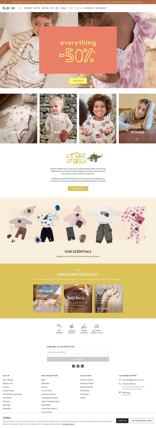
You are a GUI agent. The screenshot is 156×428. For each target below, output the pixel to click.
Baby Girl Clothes (86, 387)
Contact (6, 387)
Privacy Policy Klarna (49, 408)
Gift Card (6, 401)
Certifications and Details (12, 394)
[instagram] (78, 366)
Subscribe (78, 359)
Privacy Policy (46, 412)
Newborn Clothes (87, 380)
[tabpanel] (78, 50)
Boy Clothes (84, 390)
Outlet (82, 398)
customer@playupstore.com (133, 380)
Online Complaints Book (50, 401)
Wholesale (7, 408)
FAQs (43, 380)
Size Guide (6, 405)
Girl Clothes (84, 394)
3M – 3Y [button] (58, 139)
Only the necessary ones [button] (142, 421)
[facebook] (73, 366)
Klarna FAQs (45, 405)
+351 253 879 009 (128, 384)
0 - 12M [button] (18, 139)
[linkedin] (82, 366)
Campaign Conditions (49, 398)
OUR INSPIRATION (78, 188)
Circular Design (8, 390)
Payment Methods (48, 394)
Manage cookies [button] (68, 424)
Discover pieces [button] (103, 308)
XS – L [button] (137, 139)
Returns (44, 387)
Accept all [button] (122, 421)
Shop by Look (8, 383)
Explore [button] (39, 308)
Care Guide (7, 398)
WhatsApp (126, 392)
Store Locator (46, 390)
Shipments (45, 383)
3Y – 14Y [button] (98, 139)
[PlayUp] (9, 8)
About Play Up (8, 380)
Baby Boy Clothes (87, 383)
